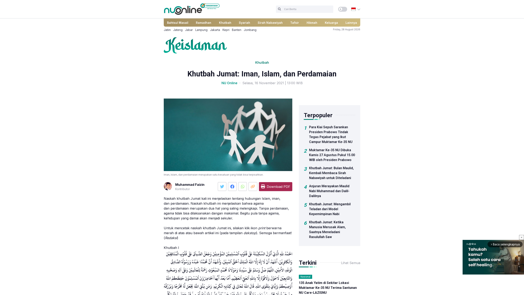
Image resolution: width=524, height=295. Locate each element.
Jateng (178, 30)
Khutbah (225, 22)
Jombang (250, 30)
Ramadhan (203, 22)
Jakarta (215, 30)
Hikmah (312, 22)
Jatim (167, 30)
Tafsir (294, 22)
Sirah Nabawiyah (270, 22)
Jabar (189, 30)
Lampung (201, 30)
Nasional (305, 276)
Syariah (244, 22)
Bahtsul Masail (177, 22)
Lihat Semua (350, 263)
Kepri (225, 30)
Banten (236, 30)
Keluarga (331, 22)
